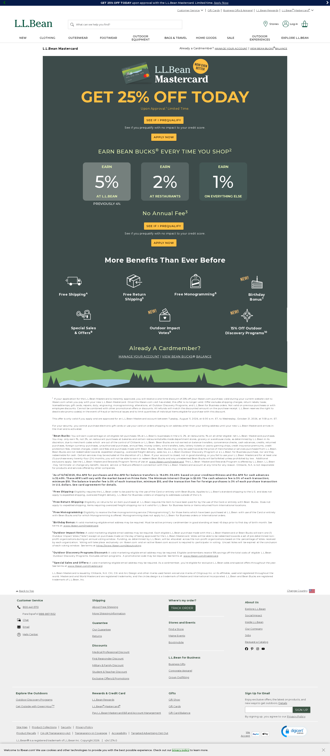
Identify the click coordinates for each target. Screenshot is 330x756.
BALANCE (281, 48)
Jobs (248, 635)
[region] (165, 3)
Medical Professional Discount (110, 652)
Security (66, 727)
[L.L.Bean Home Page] (34, 24)
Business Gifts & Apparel (238, 10)
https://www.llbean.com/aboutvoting (118, 545)
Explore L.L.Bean (255, 608)
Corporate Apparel (180, 670)
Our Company (254, 628)
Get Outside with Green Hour (35, 706)
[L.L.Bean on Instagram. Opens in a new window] (257, 648)
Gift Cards (214, 10)
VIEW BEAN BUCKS (262, 48)
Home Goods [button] (206, 38)
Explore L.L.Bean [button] (295, 38)
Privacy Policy (296, 716)
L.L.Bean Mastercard (106, 706)
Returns (97, 636)
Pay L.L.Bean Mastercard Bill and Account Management (126, 712)
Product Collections (44, 727)
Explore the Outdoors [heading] (32, 693)
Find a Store (176, 629)
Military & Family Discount (108, 665)
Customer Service (188, 10)
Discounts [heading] (99, 645)
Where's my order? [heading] (182, 600)
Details (282, 703)
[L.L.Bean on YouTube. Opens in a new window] (263, 648)
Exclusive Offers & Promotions (110, 678)
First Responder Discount (108, 658)
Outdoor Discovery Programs (34, 699)
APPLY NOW (164, 137)
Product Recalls (26, 733)
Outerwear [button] (78, 38)
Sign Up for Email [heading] (257, 693)
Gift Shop (174, 699)
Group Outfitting (179, 677)
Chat (26, 619)
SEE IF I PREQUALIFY (163, 120)
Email (26, 626)
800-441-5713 (31, 606)
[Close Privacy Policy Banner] (323, 750)
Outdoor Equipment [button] (141, 38)
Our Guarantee (101, 629)
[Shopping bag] (306, 23)
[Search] (72, 24)
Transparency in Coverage (91, 733)
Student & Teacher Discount (109, 671)
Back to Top (26, 590)
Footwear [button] (108, 38)
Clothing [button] (47, 38)
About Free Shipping (105, 606)
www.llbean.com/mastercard (166, 461)
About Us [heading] (252, 602)
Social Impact (253, 615)
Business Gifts (177, 664)
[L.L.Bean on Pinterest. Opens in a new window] (252, 648)
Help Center (30, 634)
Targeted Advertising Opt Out (149, 733)
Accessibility (119, 733)
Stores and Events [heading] (182, 622)
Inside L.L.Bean (254, 622)
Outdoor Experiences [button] (260, 38)
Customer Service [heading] (30, 600)
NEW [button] (23, 38)
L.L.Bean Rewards (267, 10)
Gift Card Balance (179, 712)
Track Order (182, 608)
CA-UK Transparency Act (55, 733)
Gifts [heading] (172, 693)
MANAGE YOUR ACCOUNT (231, 48)
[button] (294, 731)
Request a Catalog (256, 641)
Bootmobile (176, 642)
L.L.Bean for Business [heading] (184, 657)
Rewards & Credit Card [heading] (108, 693)
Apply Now (221, 3)
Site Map (22, 727)
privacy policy (180, 749)
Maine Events (177, 635)
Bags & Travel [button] (175, 38)
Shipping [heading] (98, 600)
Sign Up (301, 710)
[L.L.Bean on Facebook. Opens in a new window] (246, 648)
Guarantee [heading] (100, 623)
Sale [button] (230, 38)
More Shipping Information (108, 613)
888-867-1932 (47, 613)
